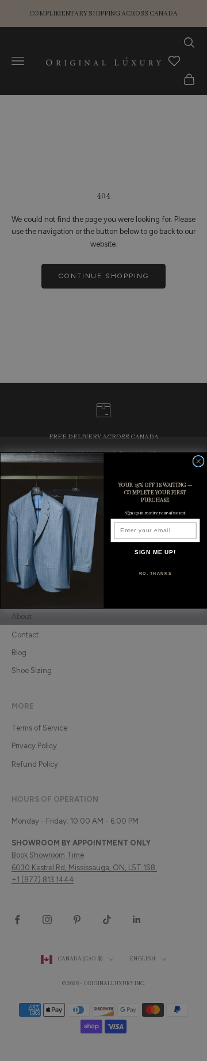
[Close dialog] (198, 461)
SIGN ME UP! (156, 552)
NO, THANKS (155, 573)
